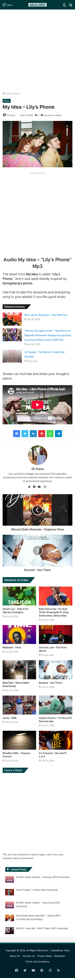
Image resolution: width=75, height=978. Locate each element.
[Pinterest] (41, 433)
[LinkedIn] (33, 433)
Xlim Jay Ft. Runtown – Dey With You (46, 314)
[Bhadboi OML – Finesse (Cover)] (19, 740)
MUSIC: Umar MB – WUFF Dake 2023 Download (42, 928)
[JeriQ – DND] (19, 705)
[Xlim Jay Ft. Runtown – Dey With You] (12, 319)
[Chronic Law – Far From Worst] (55, 634)
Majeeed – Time (12, 647)
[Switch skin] (64, 6)
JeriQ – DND (10, 717)
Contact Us (28, 956)
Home (8, 93)
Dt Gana (11, 115)
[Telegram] (58, 433)
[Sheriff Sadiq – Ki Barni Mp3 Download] (9, 893)
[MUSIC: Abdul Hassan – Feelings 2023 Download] (9, 880)
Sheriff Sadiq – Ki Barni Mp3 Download (37, 889)
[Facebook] (16, 433)
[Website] (30, 487)
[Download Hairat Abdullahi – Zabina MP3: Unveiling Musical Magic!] (9, 918)
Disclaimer (59, 956)
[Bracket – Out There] (55, 669)
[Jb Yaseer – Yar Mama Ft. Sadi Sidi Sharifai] (12, 356)
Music (17, 93)
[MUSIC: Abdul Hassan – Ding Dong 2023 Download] (9, 905)
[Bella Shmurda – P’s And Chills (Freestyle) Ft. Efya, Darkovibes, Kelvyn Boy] (55, 596)
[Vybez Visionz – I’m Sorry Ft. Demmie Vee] (55, 705)
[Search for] (70, 6)
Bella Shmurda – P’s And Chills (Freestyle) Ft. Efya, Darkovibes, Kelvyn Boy (54, 612)
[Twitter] (24, 433)
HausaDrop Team (60, 950)
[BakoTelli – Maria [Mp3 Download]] (19, 669)
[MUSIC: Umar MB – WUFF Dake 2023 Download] (9, 931)
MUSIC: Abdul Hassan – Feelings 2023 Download (42, 877)
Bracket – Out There (50, 682)
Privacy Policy (44, 956)
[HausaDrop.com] (37, 4)
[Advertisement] (37, 50)
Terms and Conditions (37, 961)
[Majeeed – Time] (19, 634)
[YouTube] (40, 487)
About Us (15, 956)
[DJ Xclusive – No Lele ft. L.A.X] (55, 740)
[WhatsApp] (50, 433)
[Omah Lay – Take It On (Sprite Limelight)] (19, 596)
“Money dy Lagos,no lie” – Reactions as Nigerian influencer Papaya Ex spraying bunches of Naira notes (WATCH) (47, 335)
